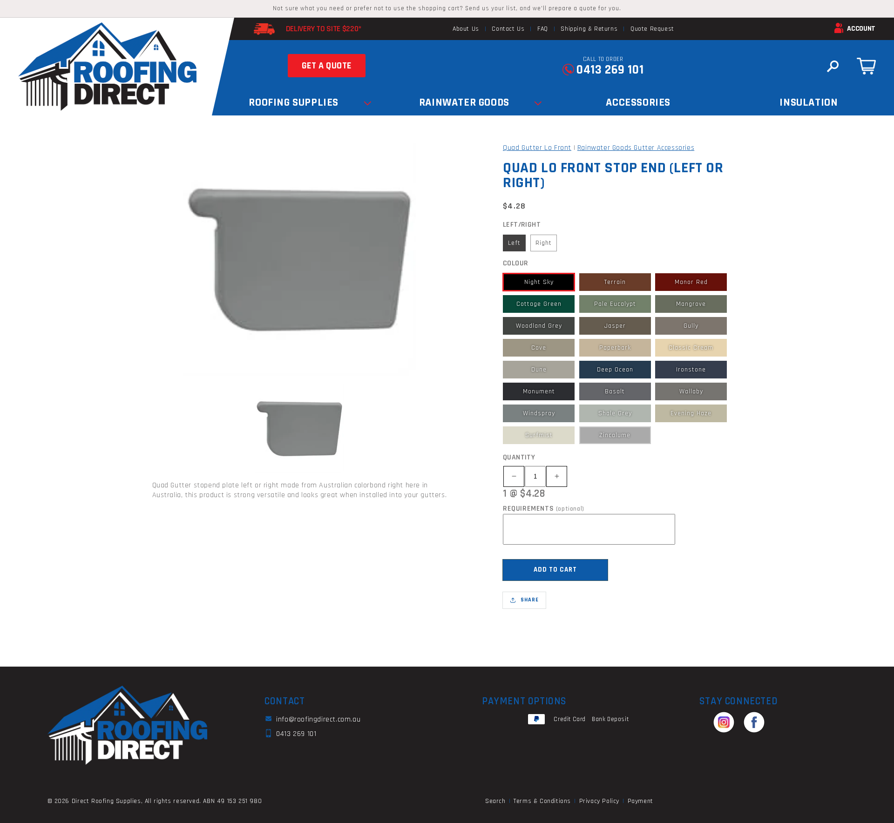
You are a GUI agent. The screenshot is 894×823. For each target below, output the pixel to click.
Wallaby (691, 391)
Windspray (539, 413)
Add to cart (555, 569)
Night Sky (539, 282)
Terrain (615, 282)
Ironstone (691, 369)
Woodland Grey (539, 326)
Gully (691, 326)
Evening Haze (690, 413)
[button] (832, 66)
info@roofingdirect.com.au (318, 719)
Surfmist (539, 435)
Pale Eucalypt (615, 304)
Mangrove (691, 304)
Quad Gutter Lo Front (537, 148)
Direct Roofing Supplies (106, 801)
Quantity (519, 457)
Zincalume (614, 435)
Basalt (615, 391)
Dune (539, 369)
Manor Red (691, 282)
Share (530, 599)
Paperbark (615, 348)
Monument (539, 391)
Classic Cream (691, 348)
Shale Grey (615, 413)
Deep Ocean (615, 369)
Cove (538, 348)
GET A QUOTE (327, 66)
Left (514, 243)
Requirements (543, 508)
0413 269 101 (609, 70)
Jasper (615, 326)
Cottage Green (539, 304)
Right (543, 243)
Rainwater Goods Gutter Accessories (635, 148)
